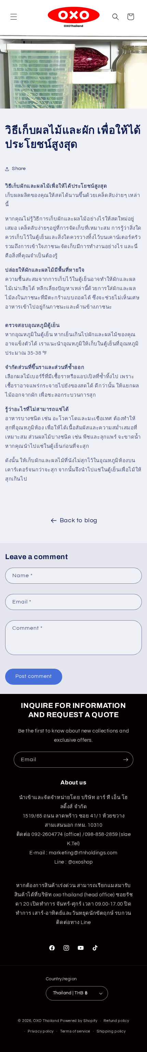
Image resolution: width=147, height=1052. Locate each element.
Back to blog (78, 520)
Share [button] (19, 168)
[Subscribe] (125, 760)
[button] (13, 16)
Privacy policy (41, 1031)
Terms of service (75, 1031)
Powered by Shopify (78, 1021)
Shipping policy (111, 1031)
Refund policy (116, 1021)
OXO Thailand (46, 1021)
